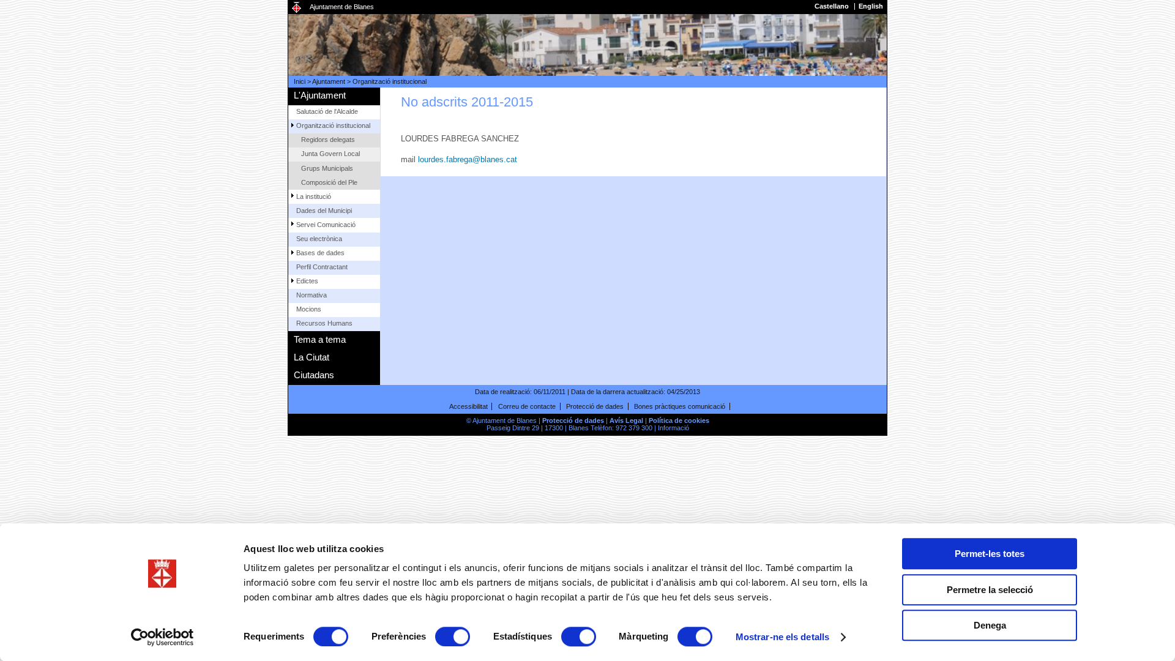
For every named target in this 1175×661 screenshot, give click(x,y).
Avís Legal (626, 420)
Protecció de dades (595, 406)
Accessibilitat (468, 406)
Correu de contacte (527, 406)
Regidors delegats (328, 139)
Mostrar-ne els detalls (782, 637)
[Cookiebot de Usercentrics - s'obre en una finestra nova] (162, 637)
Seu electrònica (319, 238)
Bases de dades (320, 252)
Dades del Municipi (324, 210)
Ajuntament (328, 81)
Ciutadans (314, 375)
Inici (299, 81)
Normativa (311, 295)
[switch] (452, 636)
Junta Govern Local (330, 153)
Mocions (308, 309)
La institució (313, 196)
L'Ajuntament (320, 95)
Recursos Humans (324, 323)
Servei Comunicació (326, 224)
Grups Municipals (327, 168)
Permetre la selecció (990, 589)
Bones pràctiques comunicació (679, 406)
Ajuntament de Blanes (342, 6)
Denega (990, 625)
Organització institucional (389, 81)
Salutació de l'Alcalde (327, 111)
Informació (673, 427)
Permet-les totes (989, 553)
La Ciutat (311, 357)
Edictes (307, 281)
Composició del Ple (329, 182)
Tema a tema (320, 339)
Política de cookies (679, 420)
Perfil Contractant (322, 267)
